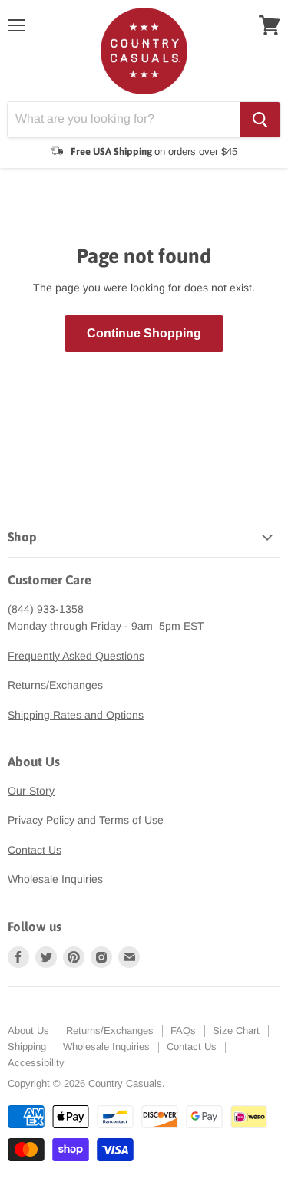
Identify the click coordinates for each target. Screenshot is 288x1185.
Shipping (27, 1046)
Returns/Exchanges (55, 685)
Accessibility (36, 1062)
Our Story (31, 791)
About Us (28, 1030)
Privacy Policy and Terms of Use (86, 820)
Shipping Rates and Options (76, 715)
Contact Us (34, 850)
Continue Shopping (144, 333)
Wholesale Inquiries (55, 879)
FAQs (183, 1030)
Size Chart (236, 1030)
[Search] (260, 119)
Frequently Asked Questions (76, 656)
